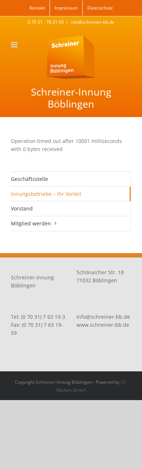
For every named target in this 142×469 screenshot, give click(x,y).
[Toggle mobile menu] (15, 45)
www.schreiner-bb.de (102, 324)
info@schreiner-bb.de (92, 22)
